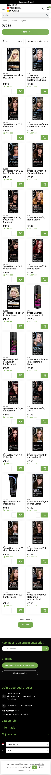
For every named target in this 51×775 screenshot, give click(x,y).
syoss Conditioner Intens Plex (12, 503)
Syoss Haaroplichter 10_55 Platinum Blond (37, 361)
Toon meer (25, 624)
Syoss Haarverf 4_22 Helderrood (13, 409)
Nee (41, 767)
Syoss (23, 21)
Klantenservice (20, 673)
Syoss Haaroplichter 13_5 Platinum (13, 314)
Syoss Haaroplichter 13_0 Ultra (13, 76)
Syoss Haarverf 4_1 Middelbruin (12, 267)
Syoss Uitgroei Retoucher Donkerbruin (10, 361)
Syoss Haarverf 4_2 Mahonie (12, 456)
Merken (14, 21)
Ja (34, 767)
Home (4, 21)
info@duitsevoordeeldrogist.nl (20, 705)
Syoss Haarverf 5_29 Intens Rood (37, 267)
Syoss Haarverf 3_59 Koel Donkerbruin (13, 172)
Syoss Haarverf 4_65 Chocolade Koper (13, 549)
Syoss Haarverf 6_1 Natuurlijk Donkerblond (36, 597)
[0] (47, 8)
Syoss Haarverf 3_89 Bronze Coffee (37, 503)
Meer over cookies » (26, 770)
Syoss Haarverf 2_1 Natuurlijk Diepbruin (12, 219)
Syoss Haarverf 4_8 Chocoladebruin (37, 172)
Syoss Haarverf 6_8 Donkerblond (12, 596)
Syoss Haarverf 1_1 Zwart (36, 409)
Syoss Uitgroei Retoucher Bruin (35, 314)
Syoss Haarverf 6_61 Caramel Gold (37, 456)
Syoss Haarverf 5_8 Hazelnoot (12, 125)
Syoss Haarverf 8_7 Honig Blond (36, 218)
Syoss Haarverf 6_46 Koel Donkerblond (37, 125)
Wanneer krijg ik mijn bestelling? (20, 665)
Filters (24, 32)
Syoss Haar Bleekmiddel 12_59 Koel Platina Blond (36, 77)
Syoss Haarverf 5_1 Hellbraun (36, 549)
